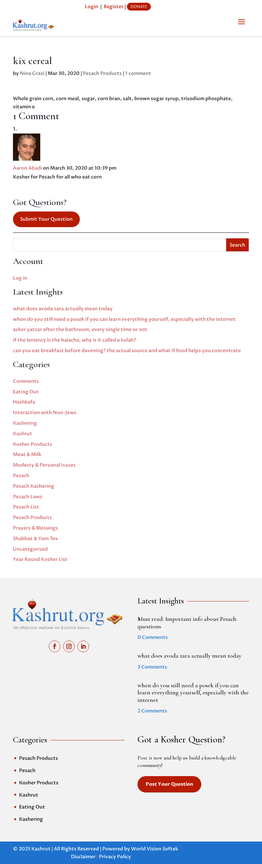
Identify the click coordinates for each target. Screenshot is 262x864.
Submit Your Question (46, 219)
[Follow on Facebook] (54, 646)
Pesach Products (102, 73)
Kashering (25, 423)
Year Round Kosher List (40, 559)
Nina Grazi (32, 73)
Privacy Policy (115, 856)
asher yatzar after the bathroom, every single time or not (80, 329)
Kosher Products (32, 444)
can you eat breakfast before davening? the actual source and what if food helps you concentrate (127, 350)
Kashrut (22, 433)
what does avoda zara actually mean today (63, 308)
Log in (20, 278)
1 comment (138, 73)
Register (113, 6)
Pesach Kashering (33, 486)
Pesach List (26, 507)
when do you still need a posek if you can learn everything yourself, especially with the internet (124, 319)
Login (91, 6)
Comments (26, 381)
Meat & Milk (27, 454)
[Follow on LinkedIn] (83, 646)
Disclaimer (83, 856)
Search (237, 245)
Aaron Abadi (27, 168)
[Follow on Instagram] (69, 646)
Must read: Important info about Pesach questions (186, 622)
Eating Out (26, 392)
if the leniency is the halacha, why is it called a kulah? (74, 340)
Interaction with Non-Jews (44, 412)
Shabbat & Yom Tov (35, 538)
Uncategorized (30, 549)
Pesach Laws (27, 496)
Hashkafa (24, 402)
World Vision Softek (154, 849)
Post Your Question (169, 784)
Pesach (21, 475)
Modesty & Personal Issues (44, 465)
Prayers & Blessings (35, 528)
